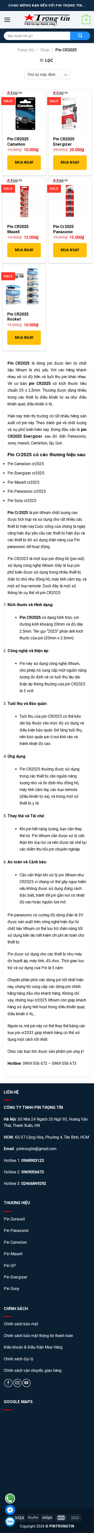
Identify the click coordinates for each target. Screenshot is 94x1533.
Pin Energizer (15, 1277)
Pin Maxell (13, 1253)
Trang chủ (25, 50)
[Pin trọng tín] (47, 20)
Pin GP (10, 1265)
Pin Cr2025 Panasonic (63, 229)
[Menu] (7, 20)
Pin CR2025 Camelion (18, 142)
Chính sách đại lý (18, 1359)
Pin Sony (11, 1288)
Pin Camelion (15, 1242)
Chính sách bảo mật (21, 1324)
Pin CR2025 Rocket (18, 317)
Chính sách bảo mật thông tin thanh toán (38, 1335)
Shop (44, 50)
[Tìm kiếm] (80, 36)
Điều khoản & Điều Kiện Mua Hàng (33, 1347)
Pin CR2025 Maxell (18, 229)
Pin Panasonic (16, 1230)
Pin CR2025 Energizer (63, 142)
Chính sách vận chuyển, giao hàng (32, 1370)
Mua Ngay (24, 162)
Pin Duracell (14, 1219)
